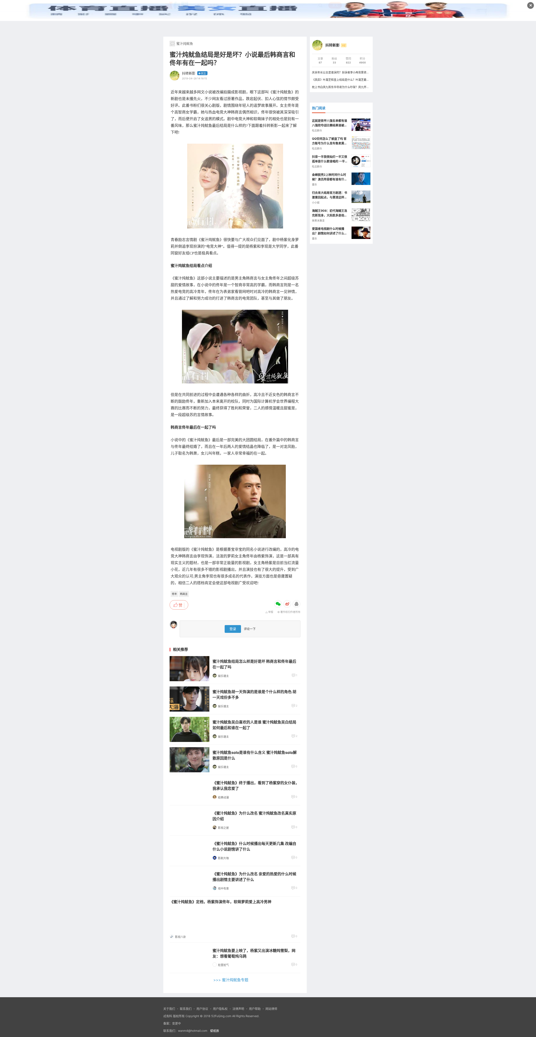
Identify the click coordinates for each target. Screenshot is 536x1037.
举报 (270, 612)
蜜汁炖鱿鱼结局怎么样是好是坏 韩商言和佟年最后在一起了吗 (254, 664)
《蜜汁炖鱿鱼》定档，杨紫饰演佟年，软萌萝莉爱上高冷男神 (220, 902)
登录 (232, 629)
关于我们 (169, 1008)
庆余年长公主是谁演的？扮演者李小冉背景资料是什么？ (346, 72)
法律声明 (238, 1008)
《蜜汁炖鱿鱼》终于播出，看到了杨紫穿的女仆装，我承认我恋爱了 (256, 786)
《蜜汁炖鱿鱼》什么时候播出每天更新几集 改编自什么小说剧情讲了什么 (254, 846)
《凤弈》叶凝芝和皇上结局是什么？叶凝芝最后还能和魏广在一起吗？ (354, 79)
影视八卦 (180, 936)
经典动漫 (223, 797)
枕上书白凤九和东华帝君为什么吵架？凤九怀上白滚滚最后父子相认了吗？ (357, 87)
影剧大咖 (223, 858)
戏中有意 (223, 888)
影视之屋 (223, 827)
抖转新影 (188, 73)
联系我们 (186, 1008)
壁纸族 (214, 1030)
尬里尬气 (223, 964)
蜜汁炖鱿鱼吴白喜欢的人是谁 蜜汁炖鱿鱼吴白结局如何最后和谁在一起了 (254, 725)
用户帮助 (255, 1008)
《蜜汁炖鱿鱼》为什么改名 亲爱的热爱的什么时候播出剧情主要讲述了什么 (254, 877)
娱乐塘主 (223, 675)
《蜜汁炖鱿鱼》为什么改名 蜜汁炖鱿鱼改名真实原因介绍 (254, 816)
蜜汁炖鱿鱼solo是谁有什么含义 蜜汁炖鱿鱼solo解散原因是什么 (255, 755)
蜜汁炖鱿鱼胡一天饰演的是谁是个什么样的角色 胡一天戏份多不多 (254, 695)
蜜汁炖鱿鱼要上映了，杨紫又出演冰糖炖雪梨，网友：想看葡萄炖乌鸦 (254, 953)
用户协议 (202, 1008)
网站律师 (271, 1008)
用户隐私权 (220, 1008)
